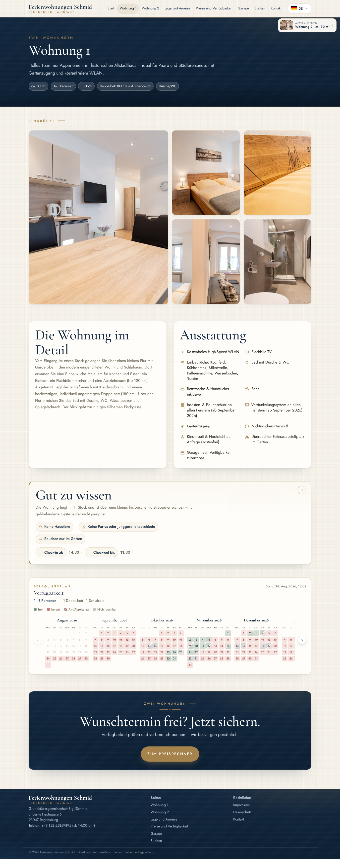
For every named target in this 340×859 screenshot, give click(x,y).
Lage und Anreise (177, 8)
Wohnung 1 (128, 8)
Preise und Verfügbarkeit (214, 8)
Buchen (259, 8)
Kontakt (276, 8)
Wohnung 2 (150, 8)
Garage (243, 8)
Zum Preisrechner (169, 754)
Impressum (241, 804)
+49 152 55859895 (56, 825)
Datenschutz (242, 812)
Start (111, 8)
